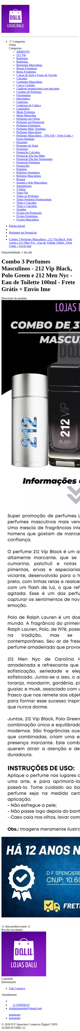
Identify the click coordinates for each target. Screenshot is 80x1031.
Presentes (21, 142)
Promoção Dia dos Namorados (34, 159)
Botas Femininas (26, 71)
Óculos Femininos (27, 216)
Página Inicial (17, 225)
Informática (23, 98)
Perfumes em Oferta (28, 118)
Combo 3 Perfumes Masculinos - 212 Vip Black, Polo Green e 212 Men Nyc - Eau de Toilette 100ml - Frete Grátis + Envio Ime (40, 243)
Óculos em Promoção (29, 212)
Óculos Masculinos (27, 219)
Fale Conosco (17, 988)
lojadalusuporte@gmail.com (25, 1008)
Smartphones (24, 186)
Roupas (20, 179)
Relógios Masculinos (28, 175)
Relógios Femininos (28, 172)
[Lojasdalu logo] (15, 31)
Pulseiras (21, 169)
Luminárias (23, 108)
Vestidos (21, 209)
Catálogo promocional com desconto (37, 88)
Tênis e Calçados (26, 202)
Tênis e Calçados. (26, 206)
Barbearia (22, 58)
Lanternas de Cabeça (28, 105)
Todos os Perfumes (27, 196)
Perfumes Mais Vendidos (31, 128)
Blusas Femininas (26, 68)
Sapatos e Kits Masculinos (31, 182)
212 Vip (21, 55)
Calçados (21, 78)
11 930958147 (21, 1005)
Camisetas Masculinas (29, 81)
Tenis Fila (22, 192)
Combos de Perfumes (28, 91)
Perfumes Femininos (28, 125)
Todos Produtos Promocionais (34, 199)
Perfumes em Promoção (30, 122)
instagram (14, 1014)
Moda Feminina (25, 112)
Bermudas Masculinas (29, 65)
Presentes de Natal (27, 145)
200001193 (23, 51)
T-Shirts (21, 189)
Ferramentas (23, 95)
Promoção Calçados (28, 152)
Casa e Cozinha (25, 85)
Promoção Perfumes (28, 162)
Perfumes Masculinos (28, 132)
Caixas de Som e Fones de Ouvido (36, 75)
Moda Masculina (26, 115)
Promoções (22, 165)
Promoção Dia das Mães (30, 155)
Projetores (22, 149)
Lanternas (22, 102)
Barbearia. (22, 61)
